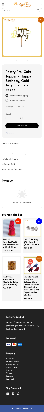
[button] (3, 4)
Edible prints (11, 367)
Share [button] (11, 133)
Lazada (9, 370)
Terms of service (12, 361)
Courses (9, 376)
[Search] (38, 10)
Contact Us (10, 379)
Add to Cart (22, 125)
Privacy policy (12, 364)
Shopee (9, 373)
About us (10, 358)
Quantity (9, 114)
